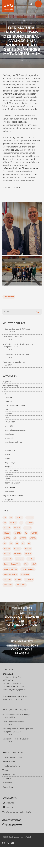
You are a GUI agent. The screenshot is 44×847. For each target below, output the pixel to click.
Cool (4, 390)
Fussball (31, 559)
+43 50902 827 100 (16, 683)
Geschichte (9, 434)
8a (29, 543)
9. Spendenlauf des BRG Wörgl (16, 329)
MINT (34, 564)
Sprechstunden (8, 774)
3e (11, 517)
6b (11, 543)
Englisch (8, 413)
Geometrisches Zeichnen (15, 430)
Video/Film (29, 579)
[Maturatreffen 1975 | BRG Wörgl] (22, 228)
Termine (5, 770)
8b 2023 (7, 554)
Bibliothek (9, 491)
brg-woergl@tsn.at (17, 689)
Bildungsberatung (10, 385)
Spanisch (9, 475)
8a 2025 (28, 548)
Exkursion (19, 559)
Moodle (9, 807)
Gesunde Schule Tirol (12, 564)
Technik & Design (12, 483)
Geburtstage (13, 820)
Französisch (10, 422)
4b (5, 522)
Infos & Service (8, 487)
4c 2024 (7, 528)
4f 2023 (23, 538)
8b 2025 (28, 554)
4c (21, 522)
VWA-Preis (8, 585)
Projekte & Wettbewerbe (12, 495)
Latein (7, 446)
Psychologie (10, 462)
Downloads (7, 778)
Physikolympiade (28, 569)
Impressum (7, 782)
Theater (18, 579)
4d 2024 (7, 533)
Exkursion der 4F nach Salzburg (15, 354)
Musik (7, 454)
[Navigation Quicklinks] (38, 4)
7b (23, 543)
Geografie (9, 426)
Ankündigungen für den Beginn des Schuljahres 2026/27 (17, 345)
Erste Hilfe (8, 559)
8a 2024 (17, 548)
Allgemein (22, 21)
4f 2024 (33, 538)
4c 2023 (30, 522)
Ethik (7, 418)
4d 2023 (27, 528)
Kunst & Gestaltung (13, 442)
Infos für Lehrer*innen (11, 766)
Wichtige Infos (8, 499)
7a (17, 543)
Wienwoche (21, 585)
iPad (26, 564)
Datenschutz (7, 787)
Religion (8, 466)
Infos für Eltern (8, 761)
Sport (7, 479)
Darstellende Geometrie (15, 405)
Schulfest (7, 579)
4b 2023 (13, 522)
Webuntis (9, 802)
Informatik (9, 438)
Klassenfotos (14, 825)
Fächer (5, 394)
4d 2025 (17, 533)
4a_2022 (30, 517)
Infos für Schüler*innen (12, 757)
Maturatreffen (9, 297)
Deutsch (8, 409)
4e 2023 (34, 533)
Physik (8, 458)
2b (5, 517)
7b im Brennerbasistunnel (13, 362)
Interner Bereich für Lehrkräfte (18, 812)
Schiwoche (25, 574)
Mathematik (10, 450)
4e (26, 533)
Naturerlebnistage (10, 569)
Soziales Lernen (11, 470)
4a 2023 (19, 517)
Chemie (8, 401)
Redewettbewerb (10, 574)
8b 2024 (17, 554)
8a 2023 (7, 548)
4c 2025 (17, 528)
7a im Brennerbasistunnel (13, 336)
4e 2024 (7, 538)
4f (15, 538)
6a (5, 543)
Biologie (8, 397)
